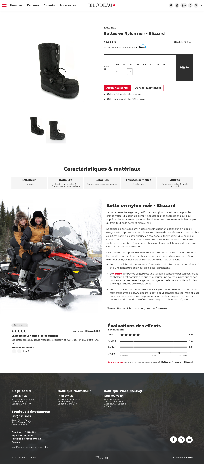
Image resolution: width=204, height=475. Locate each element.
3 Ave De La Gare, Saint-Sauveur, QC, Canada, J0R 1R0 (21, 422)
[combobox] (19, 325)
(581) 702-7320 (113, 395)
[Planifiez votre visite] (177, 5)
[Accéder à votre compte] (190, 5)
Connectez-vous (116, 362)
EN (201, 6)
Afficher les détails (22, 348)
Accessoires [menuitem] (67, 5)
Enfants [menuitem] (49, 5)
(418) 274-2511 (20, 395)
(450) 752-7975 (21, 416)
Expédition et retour (22, 435)
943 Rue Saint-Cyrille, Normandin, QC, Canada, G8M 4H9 (22, 401)
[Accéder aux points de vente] (171, 5)
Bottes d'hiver (110, 28)
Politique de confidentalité (26, 439)
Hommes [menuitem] (16, 5)
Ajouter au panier (117, 87)
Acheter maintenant (148, 87)
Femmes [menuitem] (33, 5)
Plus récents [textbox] (18, 325)
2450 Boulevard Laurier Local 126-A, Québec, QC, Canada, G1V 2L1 (115, 402)
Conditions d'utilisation (23, 432)
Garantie (16, 442)
